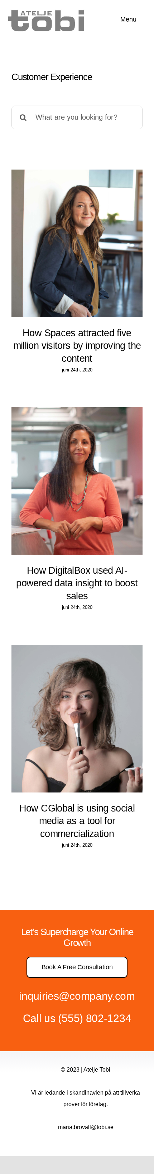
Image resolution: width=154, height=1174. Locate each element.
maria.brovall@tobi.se (86, 1127)
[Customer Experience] (77, 244)
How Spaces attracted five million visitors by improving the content (77, 345)
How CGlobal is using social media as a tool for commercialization (77, 821)
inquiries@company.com (77, 996)
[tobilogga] (48, 9)
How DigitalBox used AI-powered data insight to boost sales (77, 583)
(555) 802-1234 (94, 1018)
